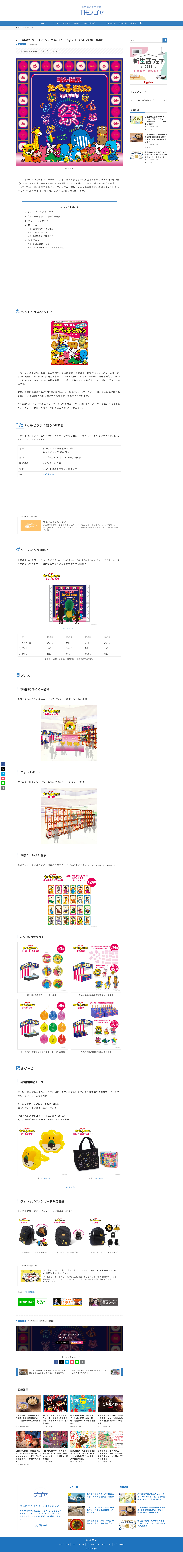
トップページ (63, 1544)
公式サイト (48, 474)
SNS (109, 1544)
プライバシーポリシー (96, 1544)
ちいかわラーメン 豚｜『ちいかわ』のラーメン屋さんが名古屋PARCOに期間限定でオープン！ (79, 1272)
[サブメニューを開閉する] (164, 100)
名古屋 (51, 1321)
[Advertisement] (69, 278)
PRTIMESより (69, 628)
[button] (56, 1362)
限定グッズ (34, 240)
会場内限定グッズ (41, 244)
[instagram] (40, 1525)
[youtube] (45, 1525)
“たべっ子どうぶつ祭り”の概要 (44, 216)
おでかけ (43, 1321)
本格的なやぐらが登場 (43, 229)
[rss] (96, 1540)
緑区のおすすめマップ (54, 521)
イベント (22, 44)
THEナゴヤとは (78, 1544)
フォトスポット (40, 232)
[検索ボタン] (141, 23)
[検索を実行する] (164, 40)
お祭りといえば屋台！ (43, 236)
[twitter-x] (36, 1525)
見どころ (32, 225)
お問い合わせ (119, 1544)
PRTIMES (45, 1178)
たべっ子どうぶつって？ (40, 211)
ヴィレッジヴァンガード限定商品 (48, 247)
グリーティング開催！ (39, 220)
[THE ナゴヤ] (91, 10)
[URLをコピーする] (82, 1362)
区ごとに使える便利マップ (142, 100)
